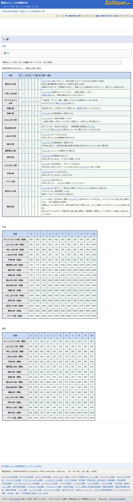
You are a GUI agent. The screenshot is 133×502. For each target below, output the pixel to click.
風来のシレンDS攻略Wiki (14, 2)
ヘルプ (84, 16)
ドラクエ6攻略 (65, 483)
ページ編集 (95, 16)
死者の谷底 (46, 95)
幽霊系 (79, 108)
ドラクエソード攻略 (49, 483)
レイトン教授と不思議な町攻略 (88, 487)
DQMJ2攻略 (7, 483)
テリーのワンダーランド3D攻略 (26, 483)
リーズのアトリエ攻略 (54, 480)
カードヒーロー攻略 (52, 490)
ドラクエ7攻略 (79, 483)
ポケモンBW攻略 (26, 477)
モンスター (46, 81)
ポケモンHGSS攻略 (10, 477)
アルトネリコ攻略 (107, 477)
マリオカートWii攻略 (35, 487)
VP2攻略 (81, 480)
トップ (59, 16)
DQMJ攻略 (121, 480)
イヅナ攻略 (22, 490)
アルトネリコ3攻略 (13, 480)
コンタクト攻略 (35, 490)
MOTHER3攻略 (19, 487)
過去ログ (117, 16)
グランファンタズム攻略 (33, 480)
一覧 (65, 16)
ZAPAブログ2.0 (68, 490)
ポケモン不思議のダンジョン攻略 (84, 477)
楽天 (17, 493)
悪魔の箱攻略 (107, 487)
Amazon (10, 493)
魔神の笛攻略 (10, 490)
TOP (4, 46)
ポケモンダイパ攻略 (61, 477)
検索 (79, 16)
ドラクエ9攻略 (106, 483)
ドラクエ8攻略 (93, 483)
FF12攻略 (118, 483)
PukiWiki (16, 499)
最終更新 (72, 16)
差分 (111, 16)
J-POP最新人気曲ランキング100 (34, 493)
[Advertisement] (66, 25)
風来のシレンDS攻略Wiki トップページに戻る (23, 466)
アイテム (91, 126)
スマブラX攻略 (71, 480)
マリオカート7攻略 (53, 487)
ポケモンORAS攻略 (43, 477)
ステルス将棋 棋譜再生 (103, 490)
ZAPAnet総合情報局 (10, 11)
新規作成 (104, 16)
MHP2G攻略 (68, 487)
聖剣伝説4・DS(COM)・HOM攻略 (101, 480)
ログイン (128, 16)
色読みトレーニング (84, 490)
